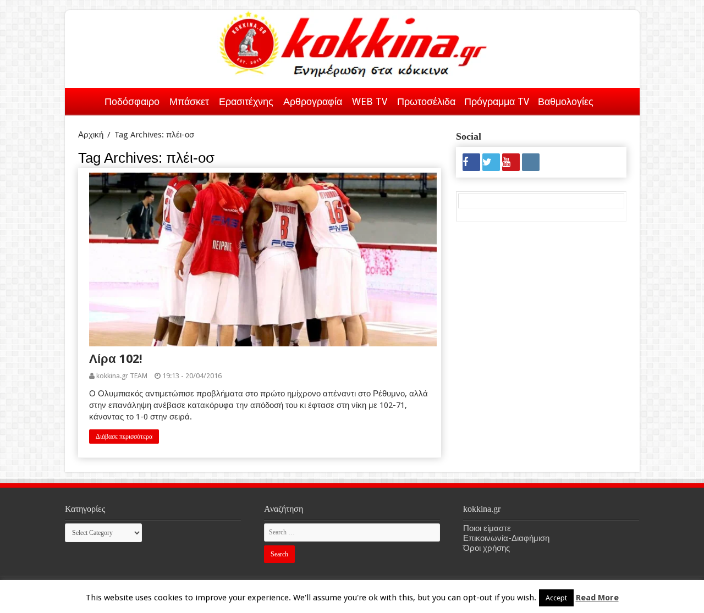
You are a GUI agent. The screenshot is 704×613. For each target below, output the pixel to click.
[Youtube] (511, 162)
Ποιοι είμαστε (487, 528)
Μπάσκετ (189, 101)
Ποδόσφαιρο (132, 101)
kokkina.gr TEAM (121, 376)
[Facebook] (471, 162)
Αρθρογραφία (312, 101)
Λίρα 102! (115, 359)
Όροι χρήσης (486, 548)
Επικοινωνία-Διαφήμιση (506, 538)
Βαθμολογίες (565, 101)
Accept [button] (556, 598)
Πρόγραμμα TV (496, 101)
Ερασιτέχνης (246, 101)
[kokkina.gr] (353, 42)
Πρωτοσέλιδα (426, 101)
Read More (597, 598)
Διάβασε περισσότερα (124, 436)
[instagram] (531, 162)
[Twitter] (491, 162)
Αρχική (86, 99)
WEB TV (369, 101)
